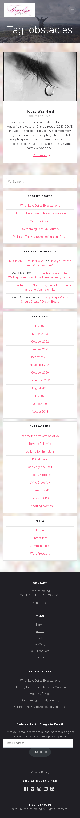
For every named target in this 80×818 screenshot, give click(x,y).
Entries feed (40, 538)
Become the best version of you (40, 436)
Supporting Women (40, 506)
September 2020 (40, 380)
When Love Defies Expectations (40, 205)
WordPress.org (40, 553)
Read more (40, 155)
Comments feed (40, 546)
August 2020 (40, 388)
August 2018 (40, 411)
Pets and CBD (40, 498)
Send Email (40, 602)
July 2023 (40, 326)
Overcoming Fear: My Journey (40, 229)
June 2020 (40, 403)
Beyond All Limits (40, 443)
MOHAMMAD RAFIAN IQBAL (27, 261)
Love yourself (40, 490)
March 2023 (40, 333)
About (40, 631)
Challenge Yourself (40, 467)
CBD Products (40, 651)
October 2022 (40, 341)
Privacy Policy (40, 772)
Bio (40, 637)
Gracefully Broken (40, 474)
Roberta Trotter (18, 285)
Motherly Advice (40, 221)
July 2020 (40, 396)
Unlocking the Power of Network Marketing (40, 213)
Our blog (40, 657)
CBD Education (40, 459)
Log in (40, 530)
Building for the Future (40, 451)
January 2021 (40, 349)
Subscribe (40, 752)
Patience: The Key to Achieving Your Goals (40, 236)
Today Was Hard (40, 111)
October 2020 (40, 372)
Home (40, 624)
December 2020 (40, 357)
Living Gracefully (40, 482)
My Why (40, 644)
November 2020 (40, 365)
